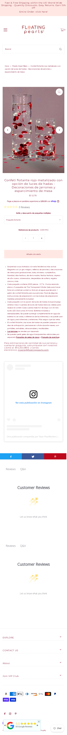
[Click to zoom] (59, 91)
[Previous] (7, 129)
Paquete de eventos (50, 337)
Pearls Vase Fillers (19, 66)
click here (41, 12)
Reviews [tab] (11, 469)
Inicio (7, 66)
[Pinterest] (16, 714)
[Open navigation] (5, 30)
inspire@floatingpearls (33, 350)
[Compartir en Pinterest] (55, 456)
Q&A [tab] (23, 469)
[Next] (59, 129)
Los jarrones (12, 331)
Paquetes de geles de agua (27, 337)
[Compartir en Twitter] (33, 456)
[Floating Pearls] (10, 729)
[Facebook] (4, 714)
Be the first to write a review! (33, 524)
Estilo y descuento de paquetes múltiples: (33, 213)
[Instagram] (10, 714)
